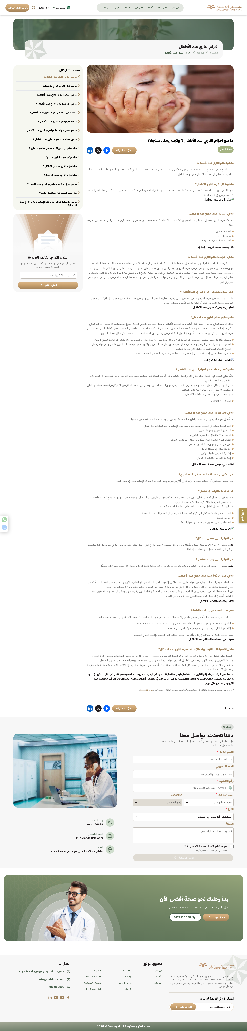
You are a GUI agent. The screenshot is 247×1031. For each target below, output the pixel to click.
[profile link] (68, 997)
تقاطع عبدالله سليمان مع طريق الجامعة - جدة (76, 851)
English (44, 7)
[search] (34, 7)
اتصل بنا (97, 971)
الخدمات (127, 8)
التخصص (176, 794)
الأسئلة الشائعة (93, 977)
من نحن (175, 8)
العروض (139, 8)
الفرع (230, 809)
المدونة (115, 8)
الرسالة (229, 823)
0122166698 (95, 824)
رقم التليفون (225, 781)
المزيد (105, 8)
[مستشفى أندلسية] (224, 7)
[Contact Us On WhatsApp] (4, 519)
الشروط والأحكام (92, 989)
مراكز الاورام (125, 983)
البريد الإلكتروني (225, 766)
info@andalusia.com (89, 838)
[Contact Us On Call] (4, 527)
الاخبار (128, 989)
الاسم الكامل (225, 752)
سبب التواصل (225, 794)
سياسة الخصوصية (92, 983)
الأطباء (151, 8)
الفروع (164, 8)
